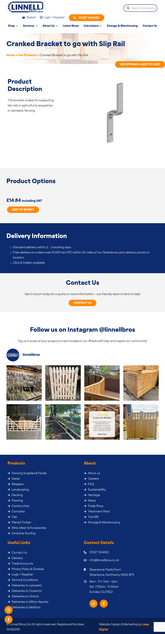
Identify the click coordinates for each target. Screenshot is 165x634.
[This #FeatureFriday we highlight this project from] (102, 383)
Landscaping (20, 489)
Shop (11, 26)
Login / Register (22, 574)
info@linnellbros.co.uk (104, 560)
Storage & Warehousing (122, 26)
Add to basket (23, 210)
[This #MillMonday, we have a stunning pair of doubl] (24, 422)
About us (94, 473)
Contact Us (150, 26)
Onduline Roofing (23, 533)
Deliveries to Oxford (25, 596)
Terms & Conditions (25, 580)
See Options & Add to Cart (140, 64)
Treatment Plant (99, 511)
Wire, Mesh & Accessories (29, 528)
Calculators (91, 26)
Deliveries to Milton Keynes (30, 602)
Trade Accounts (22, 563)
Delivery (17, 558)
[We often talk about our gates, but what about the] (24, 383)
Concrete (18, 511)
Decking (17, 495)
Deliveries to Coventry (27, 591)
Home (10, 55)
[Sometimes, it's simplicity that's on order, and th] (63, 383)
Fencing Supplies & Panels (29, 473)
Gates (16, 479)
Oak (14, 517)
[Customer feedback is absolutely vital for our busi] (102, 422)
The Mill (93, 517)
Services (28, 26)
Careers (93, 479)
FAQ (91, 484)
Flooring (17, 500)
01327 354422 (89, 18)
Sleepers (18, 484)
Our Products (27, 55)
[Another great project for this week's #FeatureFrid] (63, 422)
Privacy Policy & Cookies (28, 569)
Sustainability (97, 489)
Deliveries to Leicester (27, 585)
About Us (49, 26)
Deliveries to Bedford (26, 607)
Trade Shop (95, 506)
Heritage (94, 495)
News (92, 500)
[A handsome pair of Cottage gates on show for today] (141, 422)
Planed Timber (21, 522)
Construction (21, 506)
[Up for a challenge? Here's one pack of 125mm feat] (141, 383)
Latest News (71, 26)
